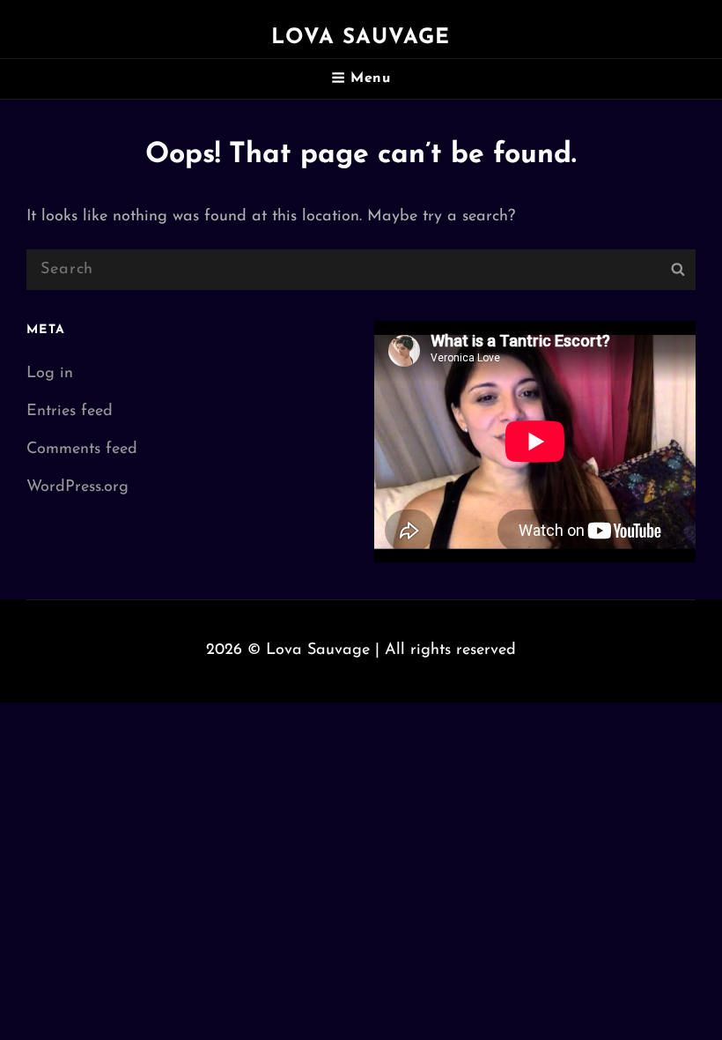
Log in (49, 374)
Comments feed (81, 449)
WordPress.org (77, 487)
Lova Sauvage (360, 37)
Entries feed (69, 412)
